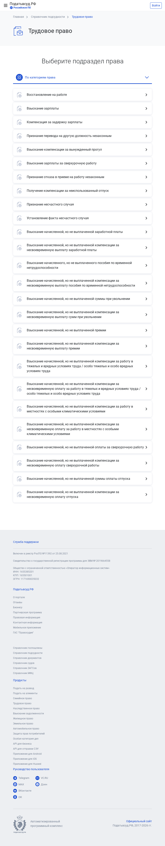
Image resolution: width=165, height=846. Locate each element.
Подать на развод (23, 688)
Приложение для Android (27, 753)
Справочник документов (27, 658)
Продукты (19, 680)
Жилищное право (23, 718)
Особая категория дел (25, 738)
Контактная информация (27, 622)
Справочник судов (23, 663)
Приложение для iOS (25, 758)
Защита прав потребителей (29, 733)
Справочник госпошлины (27, 648)
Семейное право (22, 698)
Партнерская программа (27, 612)
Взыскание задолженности (28, 713)
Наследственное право (26, 708)
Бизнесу (17, 607)
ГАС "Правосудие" (23, 632)
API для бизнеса (22, 743)
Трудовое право (22, 703)
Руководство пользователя (31, 769)
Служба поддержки (26, 542)
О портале (19, 597)
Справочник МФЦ (23, 673)
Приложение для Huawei (27, 764)
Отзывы (17, 602)
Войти (156, 5)
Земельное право (23, 723)
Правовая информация (26, 617)
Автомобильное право (26, 728)
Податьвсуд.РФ (23, 5)
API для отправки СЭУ (26, 748)
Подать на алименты (25, 693)
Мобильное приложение (27, 627)
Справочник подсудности (27, 653)
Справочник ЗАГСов (25, 668)
